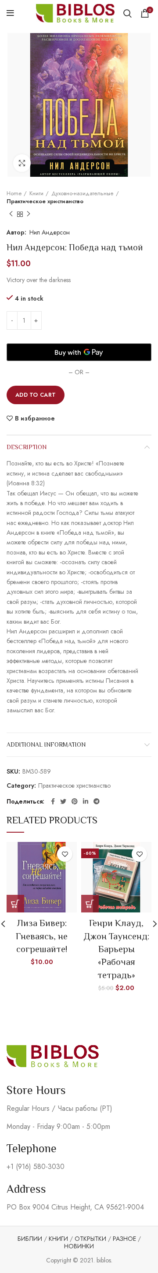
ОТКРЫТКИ (90, 1238)
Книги (36, 193)
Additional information (46, 744)
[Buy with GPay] (79, 352)
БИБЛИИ (30, 1238)
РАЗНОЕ (124, 1238)
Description (27, 446)
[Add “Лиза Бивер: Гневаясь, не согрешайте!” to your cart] (15, 903)
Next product (28, 214)
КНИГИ (58, 1238)
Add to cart (35, 395)
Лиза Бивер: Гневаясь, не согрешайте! (42, 936)
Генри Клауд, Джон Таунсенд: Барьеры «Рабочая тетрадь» (116, 949)
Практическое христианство (45, 201)
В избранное (35, 418)
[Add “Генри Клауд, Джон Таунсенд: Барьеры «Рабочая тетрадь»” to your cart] (90, 903)
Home (14, 193)
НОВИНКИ (79, 1246)
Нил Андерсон (49, 232)
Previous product (11, 214)
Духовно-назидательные (82, 193)
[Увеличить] (22, 163)
